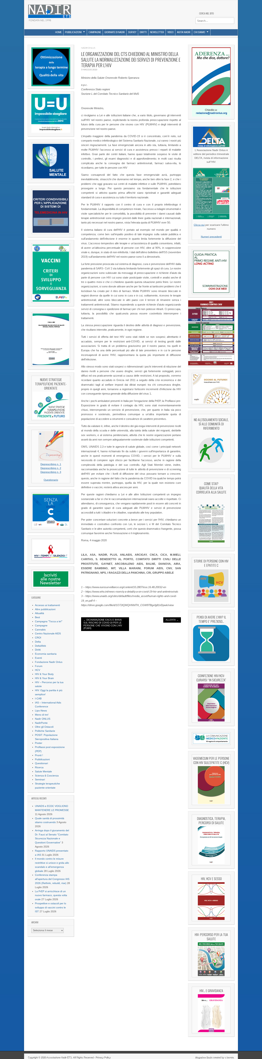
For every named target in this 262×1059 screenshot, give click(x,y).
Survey (132, 32)
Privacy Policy (103, 1057)
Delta (38, 641)
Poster (38, 743)
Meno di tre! (41, 714)
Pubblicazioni (73, 32)
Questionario (51, 480)
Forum (38, 666)
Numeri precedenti (211, 236)
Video (170, 32)
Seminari (40, 779)
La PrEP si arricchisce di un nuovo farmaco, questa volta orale (51, 895)
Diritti (143, 32)
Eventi (38, 658)
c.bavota (229, 1057)
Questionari (41, 763)
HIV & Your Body (44, 674)
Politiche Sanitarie (45, 731)
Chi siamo (199, 32)
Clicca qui (199, 225)
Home (58, 32)
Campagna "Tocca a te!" (48, 621)
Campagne (95, 32)
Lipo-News (41, 710)
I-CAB (38, 698)
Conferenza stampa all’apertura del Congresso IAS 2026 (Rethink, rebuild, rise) (52, 879)
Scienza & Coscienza (47, 775)
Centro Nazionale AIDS (48, 633)
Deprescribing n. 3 (50, 472)
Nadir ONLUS (42, 719)
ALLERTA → (172, 620)
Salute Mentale (43, 771)
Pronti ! (39, 755)
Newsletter (157, 32)
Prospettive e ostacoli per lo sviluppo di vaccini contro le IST (50, 907)
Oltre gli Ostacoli (44, 727)
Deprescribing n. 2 (50, 468)
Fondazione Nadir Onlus (48, 662)
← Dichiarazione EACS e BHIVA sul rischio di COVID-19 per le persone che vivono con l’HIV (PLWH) (102, 624)
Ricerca (39, 767)
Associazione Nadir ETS (59, 1057)
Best (37, 617)
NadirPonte (41, 723)
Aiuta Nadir (183, 32)
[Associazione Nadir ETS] (49, 10)
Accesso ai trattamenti (47, 605)
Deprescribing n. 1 (50, 464)
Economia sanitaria (45, 654)
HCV (37, 670)
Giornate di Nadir (114, 32)
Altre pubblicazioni (45, 609)
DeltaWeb (40, 646)
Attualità (39, 613)
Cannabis (40, 629)
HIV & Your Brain (44, 678)
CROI (38, 637)
